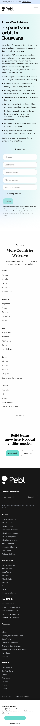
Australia (5, 390)
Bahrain (5, 345)
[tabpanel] (20, 186)
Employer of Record (9, 519)
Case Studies (6, 639)
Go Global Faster (8, 604)
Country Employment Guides (12, 636)
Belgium (5, 373)
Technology (6, 575)
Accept (15, 718)
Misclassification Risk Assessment (14, 649)
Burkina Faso (7, 291)
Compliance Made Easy (10, 611)
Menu (35, 9)
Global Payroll (7, 523)
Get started (12, 453)
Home (4, 696)
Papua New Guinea (10, 406)
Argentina (6, 303)
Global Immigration (9, 537)
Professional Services (9, 593)
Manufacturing (7, 579)
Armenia (5, 336)
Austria (5, 365)
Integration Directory (9, 547)
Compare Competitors (10, 643)
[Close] (37, 703)
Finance (5, 582)
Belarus (5, 369)
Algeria (5, 275)
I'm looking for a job (13, 193)
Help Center (6, 653)
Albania (5, 361)
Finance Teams (7, 568)
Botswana (6, 287)
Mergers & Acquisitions (10, 614)
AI (3, 586)
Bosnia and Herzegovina (12, 378)
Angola (5, 279)
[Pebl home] (13, 479)
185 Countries (14, 696)
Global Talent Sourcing (10, 540)
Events (4, 674)
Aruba (4, 308)
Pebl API (5, 656)
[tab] (20, 149)
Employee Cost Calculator (11, 646)
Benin (4, 283)
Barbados (6, 316)
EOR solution (17, 55)
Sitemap (5, 688)
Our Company (7, 667)
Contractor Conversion (10, 618)
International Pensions (10, 530)
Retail (4, 589)
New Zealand (7, 402)
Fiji (3, 394)
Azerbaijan (6, 340)
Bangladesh (7, 349)
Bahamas (5, 312)
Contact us (28, 453)
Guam (4, 398)
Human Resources (8, 565)
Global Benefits (7, 526)
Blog (3, 629)
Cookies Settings (15, 723)
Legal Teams (6, 572)
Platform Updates (8, 554)
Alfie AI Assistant (8, 544)
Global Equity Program (10, 533)
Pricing (4, 685)
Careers (5, 681)
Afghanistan (7, 332)
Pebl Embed (6, 551)
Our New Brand (7, 671)
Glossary (5, 632)
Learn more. (26, 2)
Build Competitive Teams (11, 607)
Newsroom (6, 678)
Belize (4, 320)
